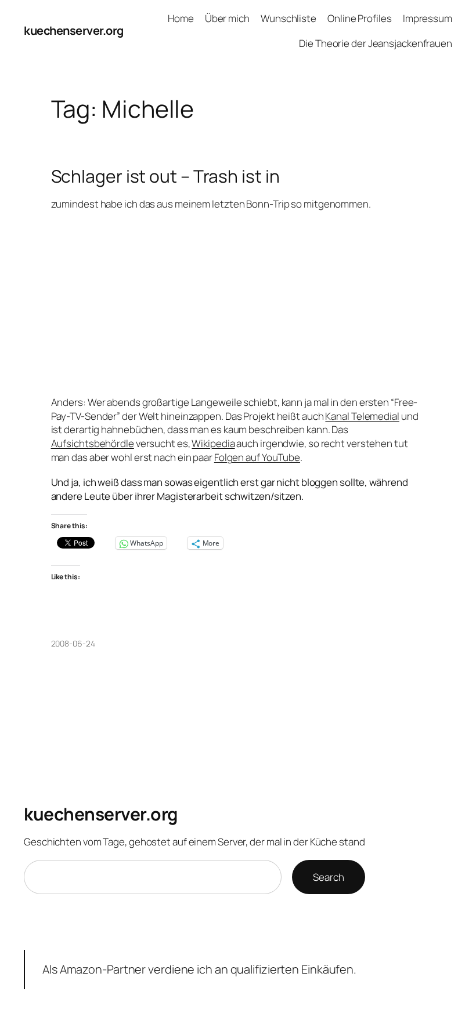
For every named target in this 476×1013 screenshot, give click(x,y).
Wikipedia (213, 443)
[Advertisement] (238, 303)
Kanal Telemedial (362, 416)
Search (328, 877)
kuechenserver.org (74, 30)
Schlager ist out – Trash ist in (165, 176)
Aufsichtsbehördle (92, 443)
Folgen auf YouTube (257, 457)
